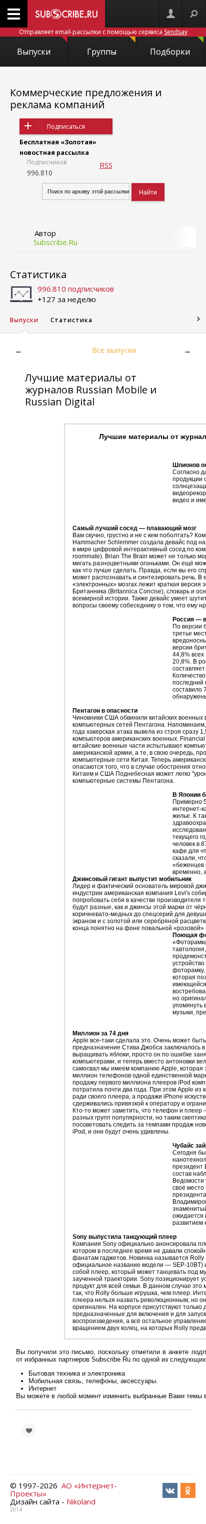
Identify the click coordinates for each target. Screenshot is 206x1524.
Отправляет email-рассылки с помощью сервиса (103, 32)
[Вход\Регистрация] (170, 14)
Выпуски (33, 51)
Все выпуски (114, 350)
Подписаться (66, 126)
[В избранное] (29, 1430)
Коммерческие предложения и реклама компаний (86, 98)
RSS (106, 165)
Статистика (38, 274)
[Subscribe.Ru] (66, 14)
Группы (101, 51)
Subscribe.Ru (56, 242)
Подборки (170, 51)
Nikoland (81, 1501)
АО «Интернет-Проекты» (63, 1489)
